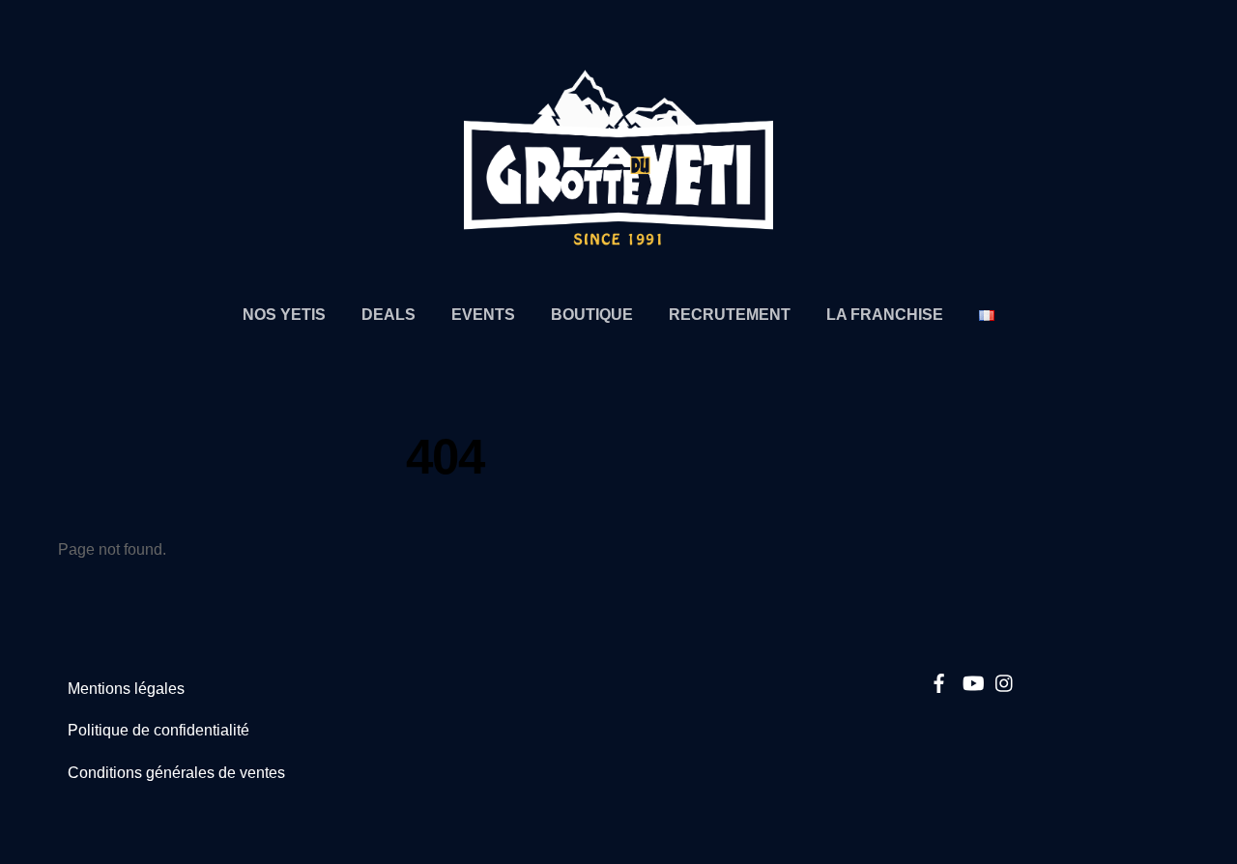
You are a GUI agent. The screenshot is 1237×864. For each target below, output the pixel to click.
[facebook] (939, 680)
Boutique (592, 314)
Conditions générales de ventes (176, 772)
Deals (388, 314)
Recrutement (730, 314)
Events (483, 314)
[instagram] (1005, 680)
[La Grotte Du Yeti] (618, 237)
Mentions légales (126, 688)
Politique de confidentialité (158, 730)
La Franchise (884, 314)
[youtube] (972, 680)
